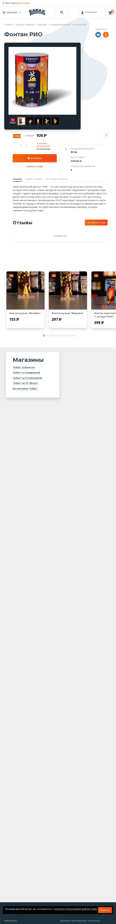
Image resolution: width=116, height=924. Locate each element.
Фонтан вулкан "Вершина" (68, 313)
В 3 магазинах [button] (44, 149)
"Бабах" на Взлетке (24, 367)
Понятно (105, 910)
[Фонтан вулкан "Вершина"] (68, 290)
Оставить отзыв (96, 222)
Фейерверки (10, 920)
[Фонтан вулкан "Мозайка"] (25, 290)
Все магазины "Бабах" (25, 388)
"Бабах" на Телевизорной (27, 377)
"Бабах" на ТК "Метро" (25, 383)
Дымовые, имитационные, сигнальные (80, 920)
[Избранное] (73, 11)
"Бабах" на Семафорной (26, 372)
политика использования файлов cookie (75, 908)
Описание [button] (17, 179)
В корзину (36, 158)
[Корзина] (110, 12)
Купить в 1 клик (35, 166)
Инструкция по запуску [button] (56, 179)
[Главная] (37, 12)
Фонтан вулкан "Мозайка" (25, 313)
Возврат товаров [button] (33, 179)
